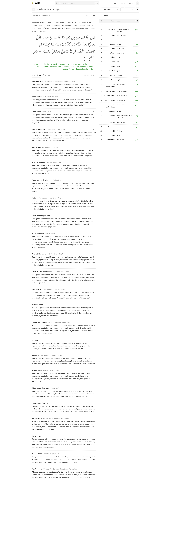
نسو (136, 91)
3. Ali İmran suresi (44, 9)
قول (136, 66)
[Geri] (33, 9)
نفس (136, 100)
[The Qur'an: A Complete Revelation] (69, 418)
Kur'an (116, 3)
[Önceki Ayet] (122, 9)
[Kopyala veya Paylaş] (87, 15)
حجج (136, 29)
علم (136, 62)
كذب (136, 140)
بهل (137, 116)
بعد (137, 44)
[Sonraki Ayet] (137, 9)
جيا (137, 53)
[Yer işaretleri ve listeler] (90, 15)
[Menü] (137, 3)
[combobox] (102, 9)
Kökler (131, 3)
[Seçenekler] (94, 15)
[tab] (36, 75)
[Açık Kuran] (36, 3)
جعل (136, 122)
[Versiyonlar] (92, 111)
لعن (136, 127)
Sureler (124, 3)
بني (137, 80)
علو (137, 71)
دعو (136, 75)
